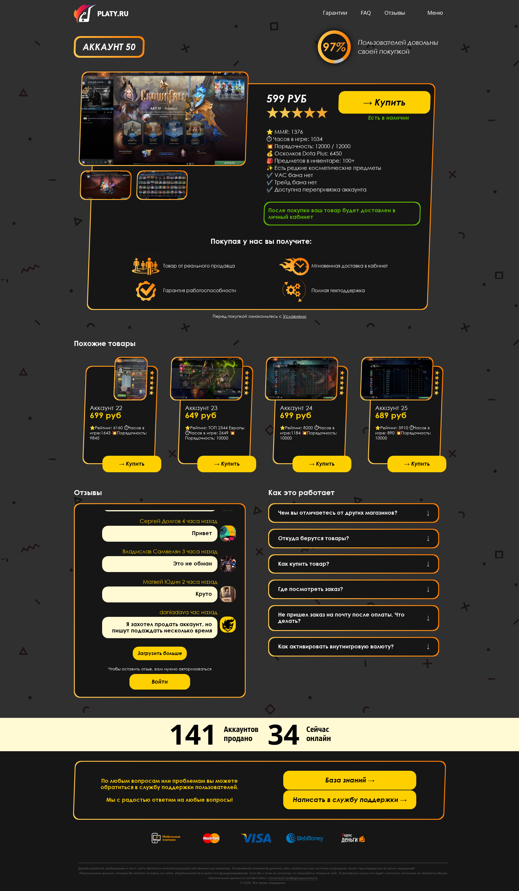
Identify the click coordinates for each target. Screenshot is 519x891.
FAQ (366, 12)
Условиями (294, 316)
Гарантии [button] (335, 12)
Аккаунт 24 (296, 407)
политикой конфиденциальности (293, 878)
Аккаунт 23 (201, 407)
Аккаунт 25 (391, 407)
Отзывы (394, 12)
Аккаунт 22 (106, 407)
